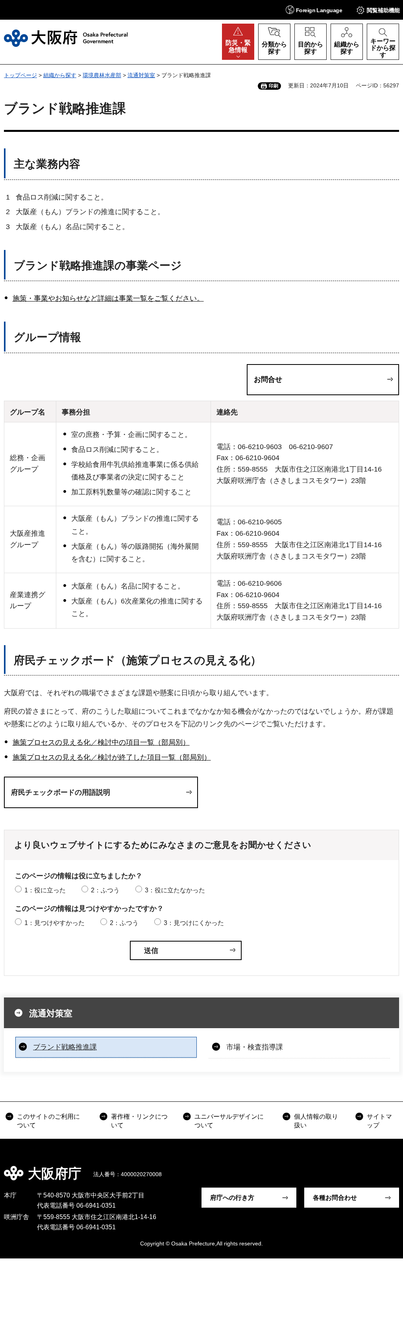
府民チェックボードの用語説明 (60, 792)
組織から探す (59, 75)
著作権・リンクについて (139, 1121)
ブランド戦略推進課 (65, 1047)
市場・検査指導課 (254, 1047)
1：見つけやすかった (54, 923)
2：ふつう (105, 890)
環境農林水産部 (102, 75)
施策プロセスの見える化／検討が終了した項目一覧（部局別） (112, 757)
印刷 (273, 86)
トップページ (20, 75)
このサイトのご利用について (48, 1121)
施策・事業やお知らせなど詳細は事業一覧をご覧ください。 (108, 298)
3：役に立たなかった (175, 890)
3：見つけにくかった (194, 923)
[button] (314, 10)
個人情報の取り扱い (316, 1121)
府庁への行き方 (232, 1197)
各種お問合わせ (335, 1197)
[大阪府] (66, 38)
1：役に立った (45, 890)
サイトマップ (379, 1121)
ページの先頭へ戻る (391, 1168)
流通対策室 (141, 75)
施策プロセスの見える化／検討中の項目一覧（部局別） (101, 742)
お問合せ (268, 379)
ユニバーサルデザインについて (229, 1121)
